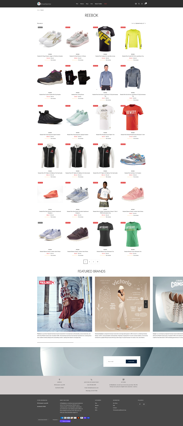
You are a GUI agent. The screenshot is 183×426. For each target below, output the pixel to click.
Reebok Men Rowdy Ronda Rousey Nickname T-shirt (133, 134)
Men (77, 3)
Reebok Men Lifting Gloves (78, 94)
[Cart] (145, 3)
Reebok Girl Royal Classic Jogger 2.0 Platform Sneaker (50, 56)
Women (82, 3)
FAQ (114, 405)
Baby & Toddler (98, 3)
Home (38, 10)
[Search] (139, 3)
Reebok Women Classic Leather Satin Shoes (133, 211)
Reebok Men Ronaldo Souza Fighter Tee (105, 134)
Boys (87, 3)
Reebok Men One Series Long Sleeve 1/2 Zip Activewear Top (105, 95)
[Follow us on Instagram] (144, 404)
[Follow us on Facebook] (140, 404)
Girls (92, 3)
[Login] (142, 3)
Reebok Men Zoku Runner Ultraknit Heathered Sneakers (50, 212)
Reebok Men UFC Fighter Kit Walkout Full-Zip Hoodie (50, 173)
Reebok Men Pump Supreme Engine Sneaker (50, 134)
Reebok (50, 54)
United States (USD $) (42, 419)
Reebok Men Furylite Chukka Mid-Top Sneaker (50, 94)
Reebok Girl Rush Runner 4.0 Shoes (78, 56)
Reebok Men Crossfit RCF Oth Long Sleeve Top (133, 56)
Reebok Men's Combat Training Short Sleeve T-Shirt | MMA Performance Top (105, 212)
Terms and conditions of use (119, 410)
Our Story (115, 403)
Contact (115, 407)
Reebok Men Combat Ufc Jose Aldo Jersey (105, 56)
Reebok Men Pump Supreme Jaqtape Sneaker (77, 134)
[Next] (98, 262)
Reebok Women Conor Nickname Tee (105, 251)
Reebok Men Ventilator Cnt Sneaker (133, 173)
